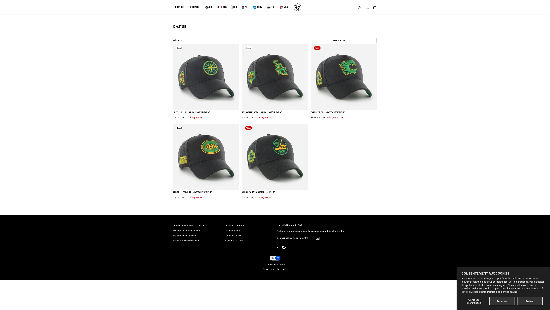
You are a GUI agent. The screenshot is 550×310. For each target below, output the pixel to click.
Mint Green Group (280, 269)
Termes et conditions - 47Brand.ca (190, 225)
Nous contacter (232, 230)
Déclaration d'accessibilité (186, 240)
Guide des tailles (233, 235)
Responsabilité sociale (184, 235)
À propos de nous (234, 240)
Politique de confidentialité (502, 291)
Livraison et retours (234, 225)
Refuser (530, 301)
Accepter (502, 301)
